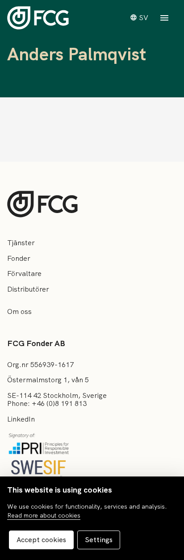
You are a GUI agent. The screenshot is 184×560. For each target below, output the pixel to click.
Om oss (19, 311)
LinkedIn (21, 419)
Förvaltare (24, 273)
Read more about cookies (43, 515)
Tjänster (21, 242)
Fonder (18, 258)
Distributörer (28, 289)
